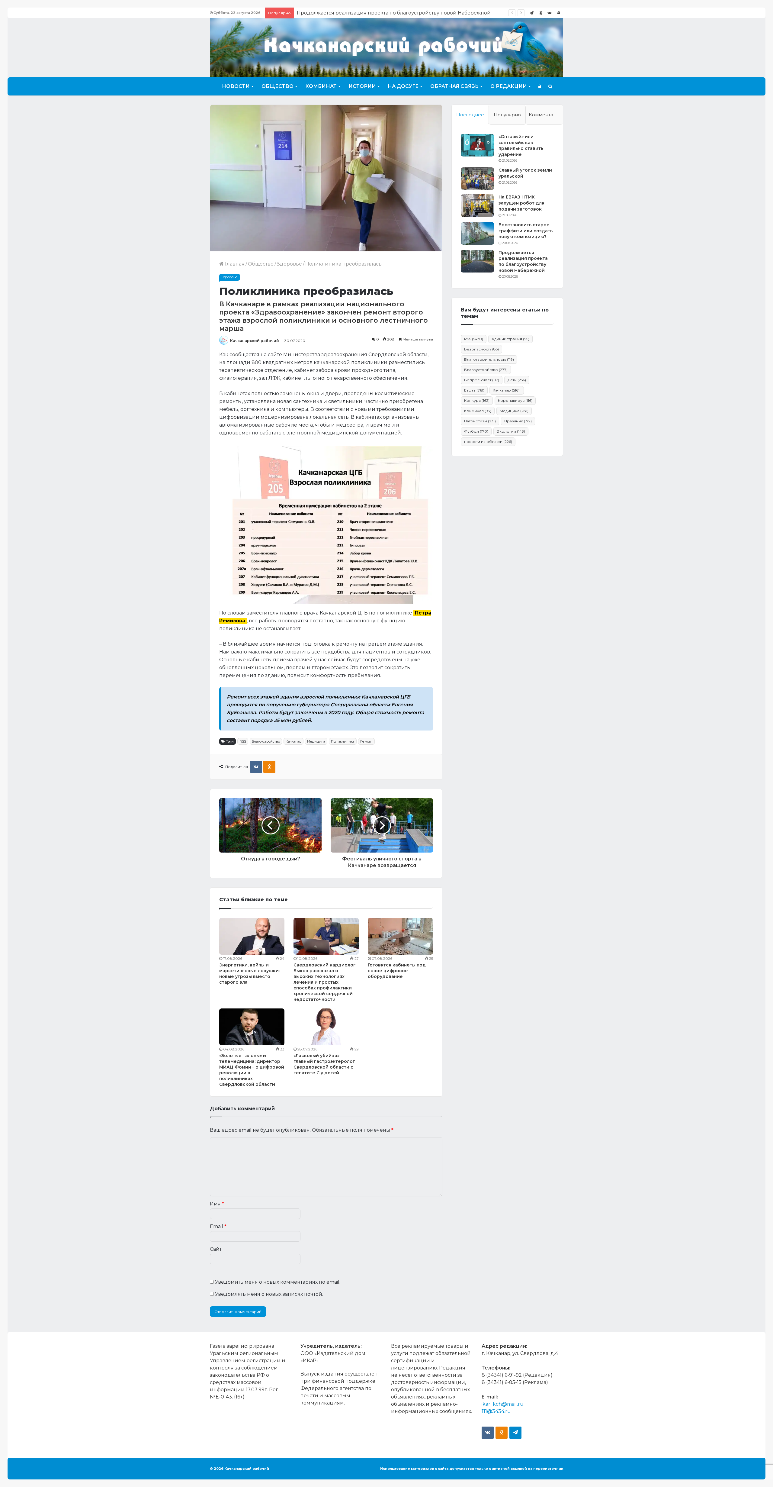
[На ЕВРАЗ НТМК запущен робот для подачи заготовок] (477, 205)
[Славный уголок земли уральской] (477, 178)
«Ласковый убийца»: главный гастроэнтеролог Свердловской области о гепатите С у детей (324, 1064)
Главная (234, 264)
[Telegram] (531, 13)
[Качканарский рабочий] (386, 47)
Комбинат (321, 86)
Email (218, 1226)
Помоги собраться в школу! (331, 13)
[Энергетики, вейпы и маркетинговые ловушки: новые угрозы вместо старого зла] (251, 936)
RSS (242, 741)
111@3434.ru (496, 1411)
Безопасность (481, 349)
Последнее (470, 115)
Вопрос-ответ (481, 380)
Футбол (476, 431)
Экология (511, 431)
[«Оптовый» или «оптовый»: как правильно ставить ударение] (477, 145)
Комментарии (546, 115)
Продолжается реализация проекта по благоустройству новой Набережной (523, 261)
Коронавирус (515, 400)
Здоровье (289, 264)
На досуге (403, 86)
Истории (362, 86)
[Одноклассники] (540, 13)
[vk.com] (549, 13)
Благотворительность (489, 359)
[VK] (256, 767)
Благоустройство (266, 741)
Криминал (477, 410)
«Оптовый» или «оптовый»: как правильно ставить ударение (521, 145)
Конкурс (476, 400)
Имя (217, 1204)
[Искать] (550, 86)
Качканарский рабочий (254, 340)
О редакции (508, 86)
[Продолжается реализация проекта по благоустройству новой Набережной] (477, 261)
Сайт (216, 1249)
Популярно (507, 115)
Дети (517, 380)
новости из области (488, 441)
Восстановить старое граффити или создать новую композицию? (526, 230)
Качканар (293, 741)
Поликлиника (342, 741)
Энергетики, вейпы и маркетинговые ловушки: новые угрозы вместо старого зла (249, 973)
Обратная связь (454, 86)
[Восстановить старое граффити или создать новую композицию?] (477, 233)
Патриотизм (480, 421)
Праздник (518, 421)
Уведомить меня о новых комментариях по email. (277, 1282)
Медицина (316, 741)
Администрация (510, 339)
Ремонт (366, 741)
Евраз (474, 390)
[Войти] (558, 13)
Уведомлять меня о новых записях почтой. (269, 1294)
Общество (277, 86)
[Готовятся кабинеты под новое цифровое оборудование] (400, 936)
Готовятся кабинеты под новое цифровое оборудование (397, 970)
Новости (236, 86)
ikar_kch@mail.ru (503, 1404)
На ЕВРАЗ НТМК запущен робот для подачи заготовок (521, 202)
